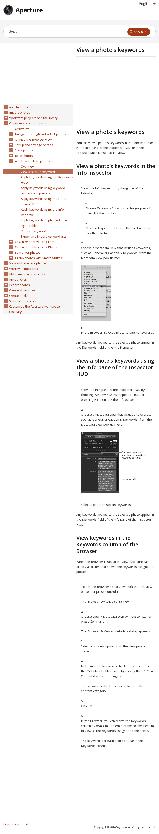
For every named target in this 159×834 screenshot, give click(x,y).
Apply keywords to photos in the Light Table (44, 223)
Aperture (29, 9)
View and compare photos (27, 263)
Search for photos (27, 252)
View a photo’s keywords (39, 172)
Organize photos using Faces (35, 242)
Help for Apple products (18, 824)
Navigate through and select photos (40, 134)
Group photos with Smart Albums (38, 258)
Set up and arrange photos (34, 145)
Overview (22, 129)
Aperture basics (20, 107)
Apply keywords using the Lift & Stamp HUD (43, 201)
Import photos (19, 112)
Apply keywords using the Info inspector (42, 212)
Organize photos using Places (36, 247)
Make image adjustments (27, 274)
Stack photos (24, 150)
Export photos (19, 285)
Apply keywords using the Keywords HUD (47, 180)
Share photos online (23, 301)
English (145, 3)
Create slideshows (22, 290)
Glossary (15, 312)
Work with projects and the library (33, 118)
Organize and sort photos (27, 123)
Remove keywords (34, 231)
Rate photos (24, 155)
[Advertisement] (111, 92)
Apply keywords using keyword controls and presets (43, 190)
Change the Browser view (33, 139)
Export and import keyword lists (44, 236)
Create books (18, 295)
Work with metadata (23, 269)
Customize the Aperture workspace (34, 306)
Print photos (18, 279)
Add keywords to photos (32, 161)
